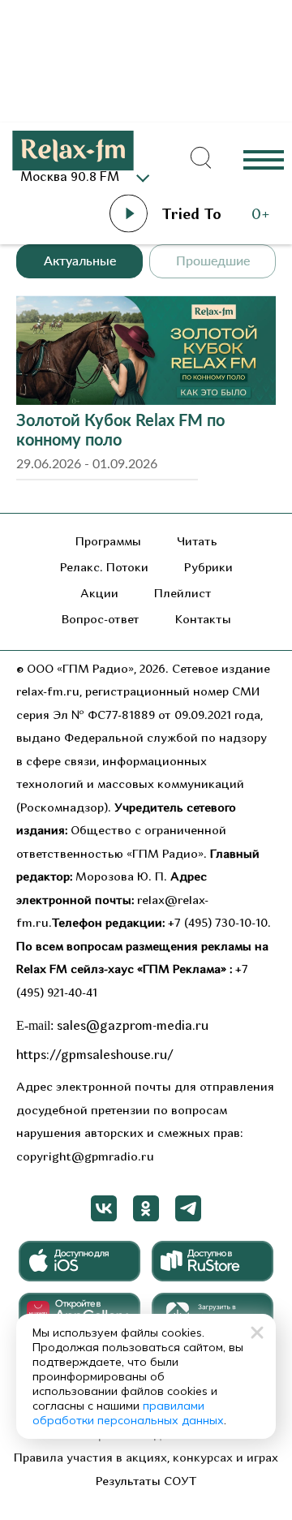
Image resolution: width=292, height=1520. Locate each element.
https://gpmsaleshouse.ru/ (95, 1055)
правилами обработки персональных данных (128, 1412)
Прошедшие (213, 261)
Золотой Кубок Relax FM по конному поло (120, 431)
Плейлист (183, 594)
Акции (99, 594)
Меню (263, 158)
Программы (108, 542)
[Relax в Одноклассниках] (146, 1208)
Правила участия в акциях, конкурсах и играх (146, 1459)
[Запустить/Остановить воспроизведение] (128, 213)
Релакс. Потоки (104, 568)
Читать (197, 542)
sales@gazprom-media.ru (132, 1026)
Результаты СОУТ (146, 1482)
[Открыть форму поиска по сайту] (201, 158)
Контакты (203, 620)
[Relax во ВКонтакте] (103, 1208)
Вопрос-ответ (101, 620)
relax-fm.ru (47, 693)
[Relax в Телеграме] (188, 1208)
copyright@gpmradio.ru (85, 1158)
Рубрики (208, 568)
